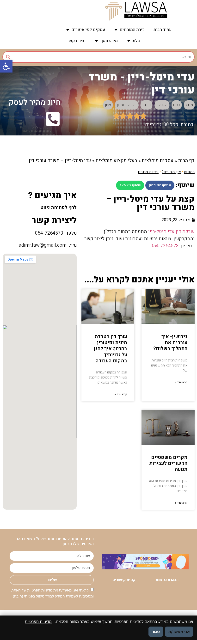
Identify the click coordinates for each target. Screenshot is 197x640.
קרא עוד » (181, 382)
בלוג (136, 40)
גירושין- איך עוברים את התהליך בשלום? (170, 342)
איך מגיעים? (171, 172)
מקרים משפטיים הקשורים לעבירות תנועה (168, 463)
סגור (156, 631)
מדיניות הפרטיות (39, 590)
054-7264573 (165, 245)
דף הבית (186, 160)
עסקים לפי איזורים (88, 29)
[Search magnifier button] (8, 57)
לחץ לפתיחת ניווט (58, 207)
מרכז (189, 105)
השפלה (161, 105)
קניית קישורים (123, 580)
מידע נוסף (109, 40)
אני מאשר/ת (179, 631)
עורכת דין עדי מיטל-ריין (171, 231)
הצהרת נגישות (167, 580)
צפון (108, 105)
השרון (146, 105)
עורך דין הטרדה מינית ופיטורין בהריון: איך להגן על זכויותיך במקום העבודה (110, 349)
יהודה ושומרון (126, 105)
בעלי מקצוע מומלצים (116, 160)
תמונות (189, 172)
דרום (176, 105)
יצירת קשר (76, 40)
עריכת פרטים (148, 172)
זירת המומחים (132, 29)
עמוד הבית (163, 29)
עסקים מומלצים (157, 160)
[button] (6, 66)
